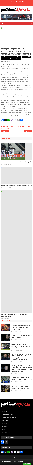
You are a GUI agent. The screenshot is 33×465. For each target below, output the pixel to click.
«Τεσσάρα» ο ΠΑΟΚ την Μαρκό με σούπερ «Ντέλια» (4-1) (16, 162)
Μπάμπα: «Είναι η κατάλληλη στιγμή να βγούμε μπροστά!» (16, 185)
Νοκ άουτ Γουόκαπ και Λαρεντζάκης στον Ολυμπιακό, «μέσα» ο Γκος (29, 131)
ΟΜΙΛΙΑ (20, 127)
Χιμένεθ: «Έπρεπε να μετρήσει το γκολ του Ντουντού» (21, 336)
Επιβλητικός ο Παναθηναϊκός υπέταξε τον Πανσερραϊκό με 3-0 (21, 378)
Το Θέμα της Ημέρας (15, 59)
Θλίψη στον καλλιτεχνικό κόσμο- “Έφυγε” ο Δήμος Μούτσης (6, 131)
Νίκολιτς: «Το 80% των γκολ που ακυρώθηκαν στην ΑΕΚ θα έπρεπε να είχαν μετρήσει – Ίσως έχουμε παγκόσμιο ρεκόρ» (21, 368)
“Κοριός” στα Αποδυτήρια (9, 417)
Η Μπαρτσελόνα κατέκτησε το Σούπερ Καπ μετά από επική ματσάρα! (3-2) (20, 327)
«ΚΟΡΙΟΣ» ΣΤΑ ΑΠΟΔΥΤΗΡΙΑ (12, 125)
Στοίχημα (4, 429)
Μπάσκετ (4, 423)
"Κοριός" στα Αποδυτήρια (8, 57)
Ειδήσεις (18, 57)
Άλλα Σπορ (5, 426)
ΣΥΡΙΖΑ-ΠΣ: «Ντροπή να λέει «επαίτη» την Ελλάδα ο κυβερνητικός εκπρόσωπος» (15, 315)
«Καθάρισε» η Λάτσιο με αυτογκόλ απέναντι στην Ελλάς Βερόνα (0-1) (20, 346)
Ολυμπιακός (15, 127)
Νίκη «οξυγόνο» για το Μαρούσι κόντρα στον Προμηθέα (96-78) (20, 387)
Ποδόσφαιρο (5, 59)
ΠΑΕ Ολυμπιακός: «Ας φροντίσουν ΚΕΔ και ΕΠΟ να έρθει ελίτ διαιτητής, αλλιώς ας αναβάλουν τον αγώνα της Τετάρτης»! (21, 356)
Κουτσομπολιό (26, 57)
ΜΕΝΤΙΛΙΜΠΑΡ (8, 127)
